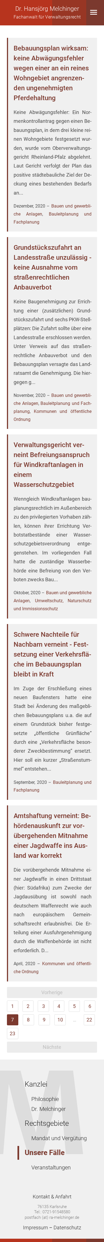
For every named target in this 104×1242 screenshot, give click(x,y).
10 (60, 1020)
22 (89, 1020)
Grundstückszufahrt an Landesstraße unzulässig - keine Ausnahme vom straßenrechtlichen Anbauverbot (53, 267)
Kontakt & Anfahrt (52, 1196)
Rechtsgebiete (47, 1123)
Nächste (52, 1047)
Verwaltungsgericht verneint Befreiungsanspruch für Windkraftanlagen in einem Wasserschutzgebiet (52, 465)
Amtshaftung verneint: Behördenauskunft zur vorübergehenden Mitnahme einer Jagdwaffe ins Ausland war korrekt (52, 835)
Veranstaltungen (51, 1167)
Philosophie (45, 1099)
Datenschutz (67, 1227)
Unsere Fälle (45, 1152)
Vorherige (52, 992)
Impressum (35, 1227)
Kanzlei (36, 1084)
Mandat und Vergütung (59, 1138)
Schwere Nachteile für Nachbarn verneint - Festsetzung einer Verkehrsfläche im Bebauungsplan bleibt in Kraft (52, 654)
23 (12, 1033)
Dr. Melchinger (48, 1109)
